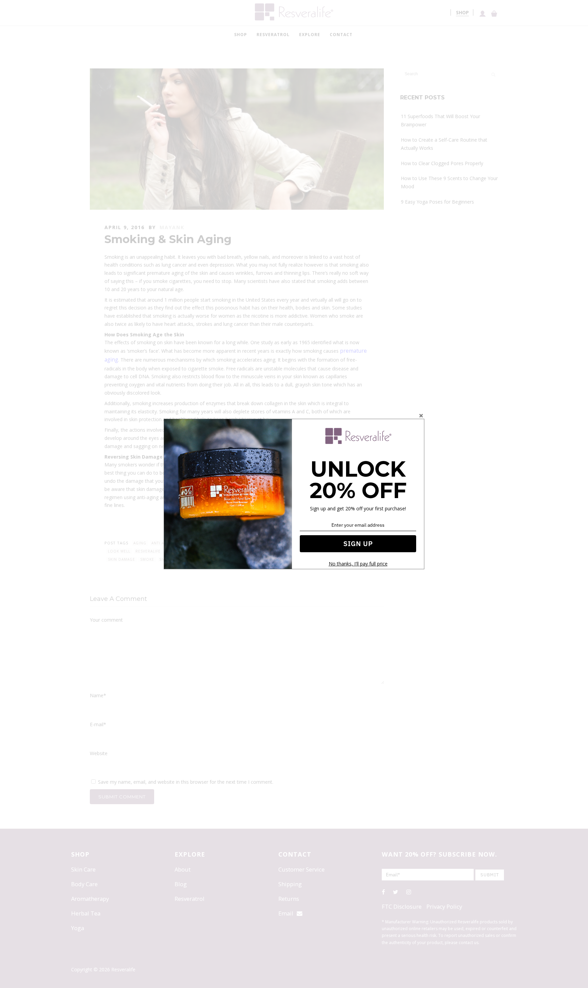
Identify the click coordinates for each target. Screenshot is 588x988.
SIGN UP (358, 543)
